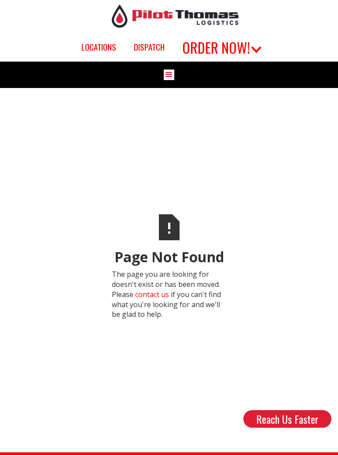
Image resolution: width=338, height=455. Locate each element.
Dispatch (149, 47)
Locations (98, 47)
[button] (220, 47)
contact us (152, 294)
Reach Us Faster (287, 419)
